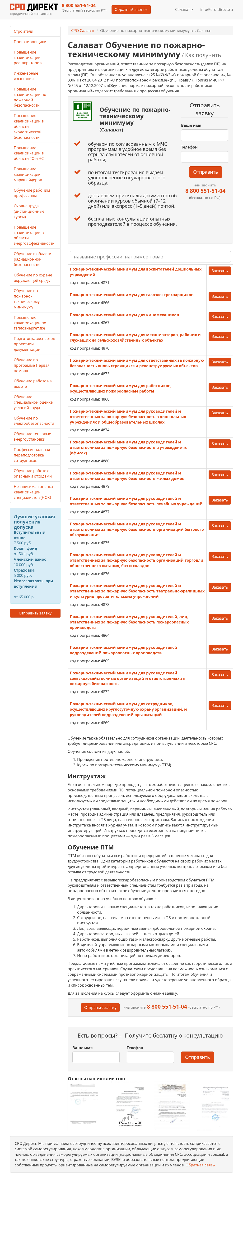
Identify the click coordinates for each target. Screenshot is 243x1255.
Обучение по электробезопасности (34, 420)
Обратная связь (200, 1165)
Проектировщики (30, 41)
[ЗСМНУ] (172, 1105)
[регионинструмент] (86, 1103)
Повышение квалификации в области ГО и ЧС (29, 153)
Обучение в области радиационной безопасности (32, 259)
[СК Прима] (215, 1106)
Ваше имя (191, 125)
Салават (183, 9)
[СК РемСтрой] (129, 1105)
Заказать (220, 270)
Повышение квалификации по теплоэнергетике (30, 323)
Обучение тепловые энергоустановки (32, 436)
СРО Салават (82, 30)
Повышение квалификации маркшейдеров (28, 174)
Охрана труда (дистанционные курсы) (29, 211)
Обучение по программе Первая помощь (32, 365)
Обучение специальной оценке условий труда (33, 402)
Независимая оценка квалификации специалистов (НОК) (33, 492)
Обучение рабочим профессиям (32, 193)
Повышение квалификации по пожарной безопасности (30, 97)
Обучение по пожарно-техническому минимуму (27, 299)
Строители (23, 31)
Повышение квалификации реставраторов (28, 58)
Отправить (205, 172)
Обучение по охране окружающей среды (33, 277)
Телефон (189, 147)
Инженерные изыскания (26, 76)
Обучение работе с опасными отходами (33, 473)
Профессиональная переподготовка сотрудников (32, 455)
